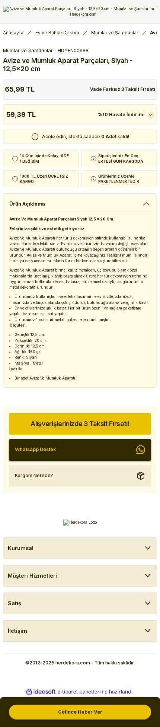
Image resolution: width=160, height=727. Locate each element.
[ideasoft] (41, 692)
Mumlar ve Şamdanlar (28, 50)
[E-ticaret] (79, 692)
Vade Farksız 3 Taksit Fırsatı (122, 89)
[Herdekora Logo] (80, 12)
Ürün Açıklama (27, 204)
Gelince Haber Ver (80, 712)
